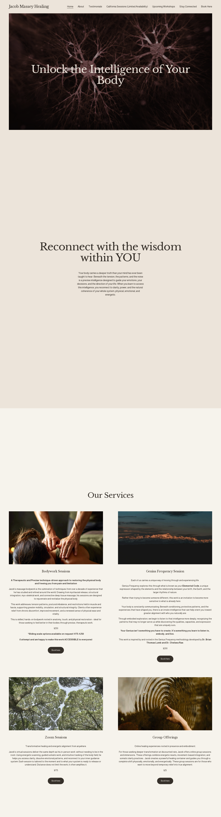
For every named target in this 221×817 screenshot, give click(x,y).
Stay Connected (188, 6)
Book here (56, 650)
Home (70, 6)
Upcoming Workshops (163, 6)
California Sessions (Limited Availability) (127, 6)
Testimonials (95, 6)
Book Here (206, 6)
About (81, 6)
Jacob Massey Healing (29, 6)
